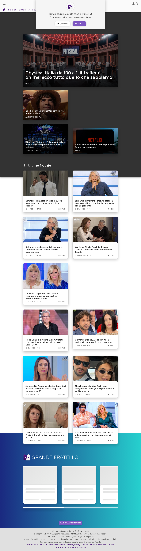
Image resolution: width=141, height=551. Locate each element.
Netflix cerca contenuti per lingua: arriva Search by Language (95, 145)
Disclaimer (101, 545)
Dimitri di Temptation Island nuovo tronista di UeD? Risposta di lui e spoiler (43, 203)
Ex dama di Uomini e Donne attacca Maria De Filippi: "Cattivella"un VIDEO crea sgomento (94, 203)
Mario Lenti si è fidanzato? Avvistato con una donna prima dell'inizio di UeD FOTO (44, 342)
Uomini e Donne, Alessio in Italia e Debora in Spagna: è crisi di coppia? (93, 341)
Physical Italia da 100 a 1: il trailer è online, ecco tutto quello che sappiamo (68, 75)
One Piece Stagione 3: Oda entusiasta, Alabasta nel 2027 (44, 112)
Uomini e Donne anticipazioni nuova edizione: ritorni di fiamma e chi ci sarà (94, 435)
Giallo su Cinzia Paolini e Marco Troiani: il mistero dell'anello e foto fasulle (93, 249)
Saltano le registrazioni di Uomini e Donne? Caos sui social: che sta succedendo (43, 249)
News (28, 83)
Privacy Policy (73, 545)
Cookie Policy (88, 545)
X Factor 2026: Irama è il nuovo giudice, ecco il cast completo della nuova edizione (45, 144)
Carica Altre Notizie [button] (70, 523)
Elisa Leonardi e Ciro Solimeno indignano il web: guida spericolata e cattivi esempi (94, 388)
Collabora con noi (56, 545)
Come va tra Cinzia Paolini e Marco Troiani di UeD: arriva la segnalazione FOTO (45, 435)
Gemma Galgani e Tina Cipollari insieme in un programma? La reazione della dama (42, 296)
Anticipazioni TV (33, 117)
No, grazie (62, 24)
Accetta (79, 24)
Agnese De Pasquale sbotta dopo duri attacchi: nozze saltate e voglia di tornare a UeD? (45, 388)
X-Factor (33, 9)
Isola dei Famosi (17, 9)
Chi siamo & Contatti (37, 545)
